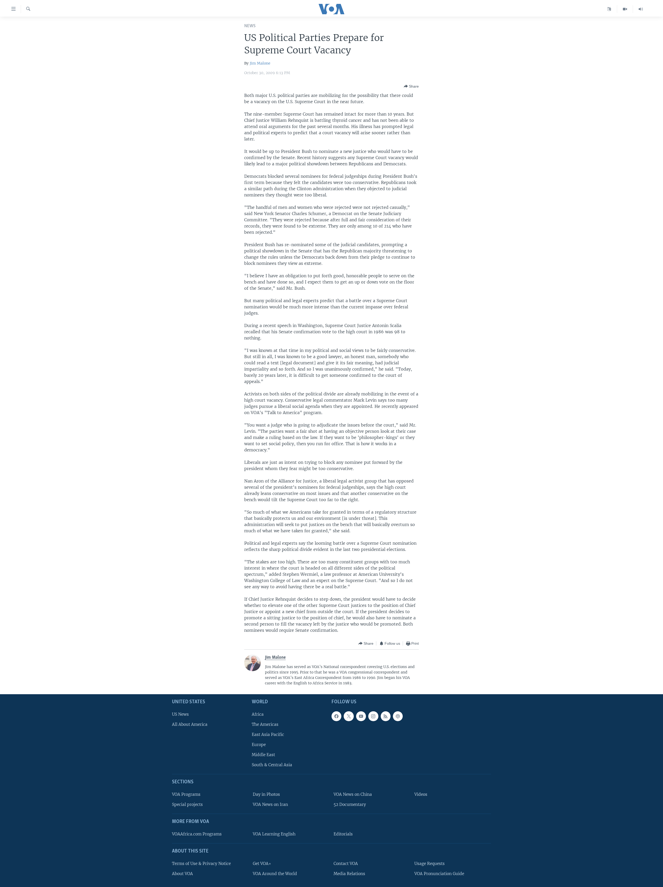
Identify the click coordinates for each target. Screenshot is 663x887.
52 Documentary (350, 804)
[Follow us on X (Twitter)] (349, 716)
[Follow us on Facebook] (336, 716)
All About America (189, 724)
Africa (258, 714)
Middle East (263, 754)
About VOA (182, 873)
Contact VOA (346, 863)
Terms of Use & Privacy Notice (201, 863)
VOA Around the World (275, 873)
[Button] (411, 86)
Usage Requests (429, 863)
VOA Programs (186, 794)
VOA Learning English (274, 834)
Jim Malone (260, 63)
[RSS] (386, 716)
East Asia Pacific (268, 734)
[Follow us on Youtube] (361, 716)
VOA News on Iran (270, 804)
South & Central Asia (272, 764)
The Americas (265, 724)
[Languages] (609, 9)
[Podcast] (398, 716)
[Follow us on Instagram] (373, 716)
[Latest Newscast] (640, 9)
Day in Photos (266, 794)
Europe (259, 744)
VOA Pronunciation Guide (439, 873)
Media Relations (349, 873)
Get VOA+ (262, 863)
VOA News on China (353, 794)
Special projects (187, 804)
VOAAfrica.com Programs (197, 834)
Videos (420, 794)
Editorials (343, 834)
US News (180, 714)
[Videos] (625, 9)
